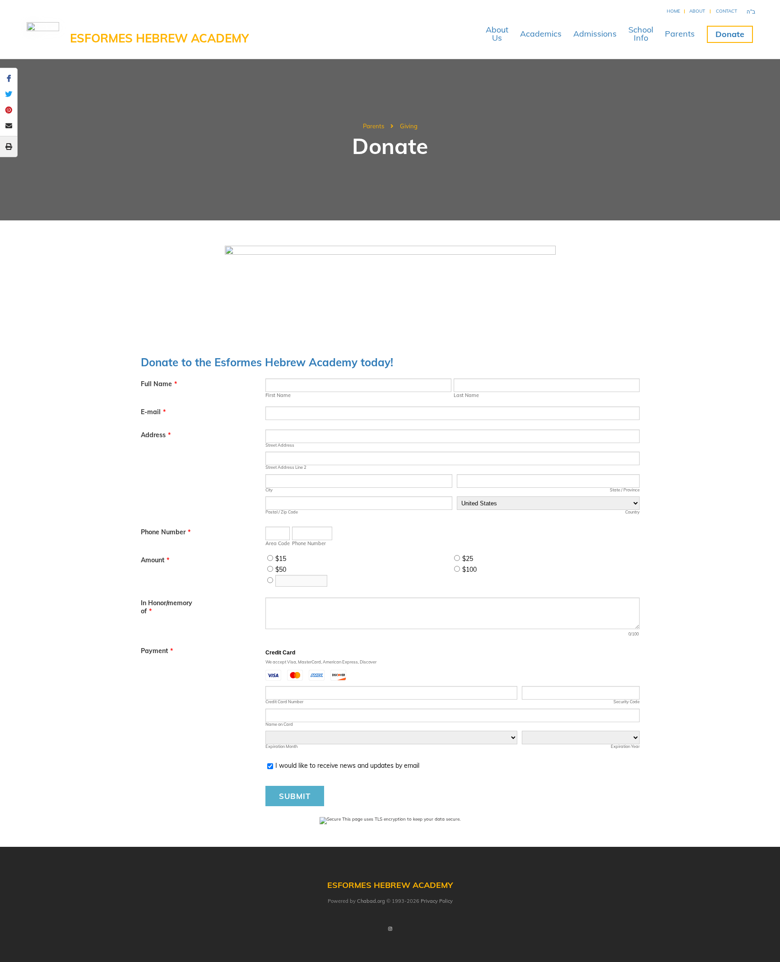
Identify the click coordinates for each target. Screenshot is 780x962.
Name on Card (279, 724)
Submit (295, 796)
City (269, 490)
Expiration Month (281, 746)
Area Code (277, 543)
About (697, 11)
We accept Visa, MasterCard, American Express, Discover (320, 662)
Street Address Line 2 (285, 467)
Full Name (159, 384)
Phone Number (165, 532)
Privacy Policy (437, 901)
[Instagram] (390, 929)
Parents (680, 33)
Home (673, 11)
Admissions (595, 33)
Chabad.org (371, 901)
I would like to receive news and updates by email (347, 765)
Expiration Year (625, 746)
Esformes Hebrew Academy (159, 38)
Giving (409, 126)
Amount (155, 560)
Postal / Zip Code (281, 512)
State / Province (624, 490)
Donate (729, 34)
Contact (726, 11)
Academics (541, 33)
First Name (278, 395)
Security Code (626, 702)
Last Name (466, 395)
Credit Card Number (284, 702)
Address (156, 435)
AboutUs (497, 33)
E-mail (153, 412)
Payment (157, 651)
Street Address (279, 445)
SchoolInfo (640, 33)
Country (632, 512)
